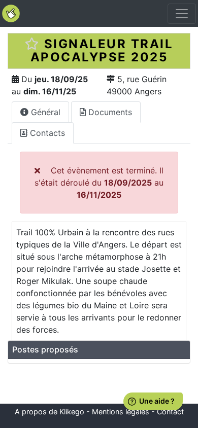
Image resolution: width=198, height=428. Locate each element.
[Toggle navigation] (182, 14)
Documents (109, 112)
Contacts (46, 133)
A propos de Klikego (49, 411)
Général (44, 112)
